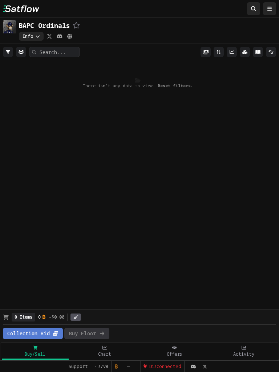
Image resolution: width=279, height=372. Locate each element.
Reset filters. (175, 85)
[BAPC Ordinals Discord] (59, 36)
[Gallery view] (206, 52)
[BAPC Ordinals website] (69, 36)
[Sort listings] (219, 52)
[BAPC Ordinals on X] (49, 36)
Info (28, 36)
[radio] (8, 52)
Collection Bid (28, 333)
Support (78, 366)
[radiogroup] (8, 52)
